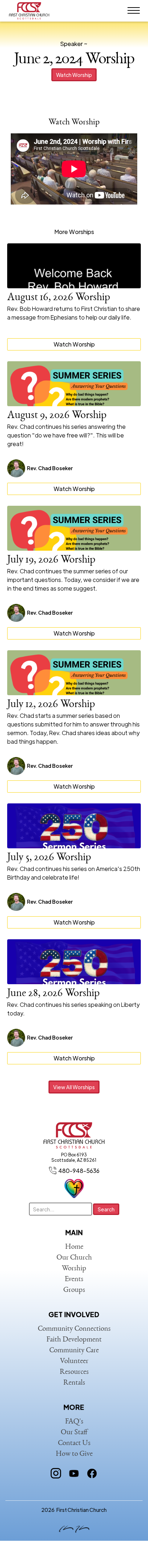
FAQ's (74, 1422)
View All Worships (74, 1087)
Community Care (74, 1350)
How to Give (74, 1454)
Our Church (74, 1258)
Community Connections (74, 1329)
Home (74, 1247)
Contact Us (74, 1443)
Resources (74, 1372)
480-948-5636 (79, 1170)
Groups (74, 1290)
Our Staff (74, 1432)
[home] (30, 10)
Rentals (74, 1383)
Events (74, 1279)
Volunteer (74, 1361)
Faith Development (74, 1340)
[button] (134, 11)
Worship (74, 1268)
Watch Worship (74, 75)
